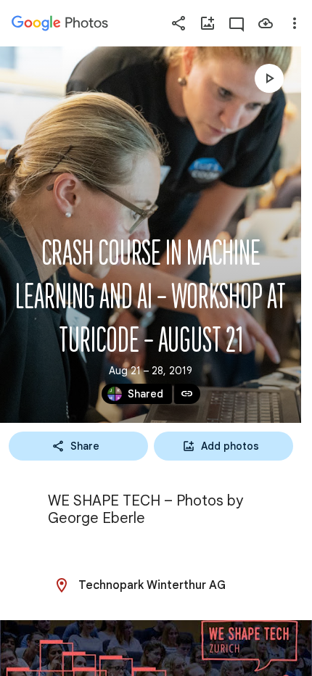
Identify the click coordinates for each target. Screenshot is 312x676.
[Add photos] (207, 23)
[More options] (294, 23)
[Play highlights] (269, 78)
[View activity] (236, 23)
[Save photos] (265, 23)
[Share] (178, 23)
